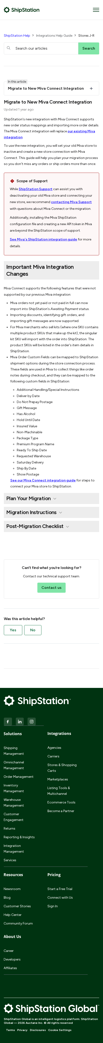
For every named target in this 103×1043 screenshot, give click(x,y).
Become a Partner (60, 811)
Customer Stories (17, 906)
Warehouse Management (14, 803)
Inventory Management (14, 788)
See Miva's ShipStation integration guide (43, 239)
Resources (13, 874)
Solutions (13, 733)
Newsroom (12, 889)
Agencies (54, 748)
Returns (9, 828)
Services (10, 860)
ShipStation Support (35, 189)
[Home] (22, 10)
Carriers (53, 756)
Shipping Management (14, 751)
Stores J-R (86, 36)
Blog (7, 898)
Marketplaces (57, 779)
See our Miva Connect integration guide (43, 480)
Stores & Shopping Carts (62, 768)
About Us (12, 936)
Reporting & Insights (19, 837)
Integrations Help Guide (54, 36)
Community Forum (18, 923)
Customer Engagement (13, 817)
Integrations (59, 733)
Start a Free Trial (59, 889)
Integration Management (14, 849)
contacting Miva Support (71, 202)
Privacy (22, 1030)
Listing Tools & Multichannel (58, 791)
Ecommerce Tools (61, 802)
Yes (13, 630)
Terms (10, 1030)
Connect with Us (60, 898)
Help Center (13, 915)
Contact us (51, 587)
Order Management (19, 777)
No (32, 630)
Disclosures (38, 1030)
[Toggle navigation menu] (96, 10)
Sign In (52, 906)
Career (9, 951)
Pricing (54, 874)
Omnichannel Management (14, 765)
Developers (12, 959)
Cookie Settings (59, 1030)
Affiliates (10, 968)
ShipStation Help (17, 36)
